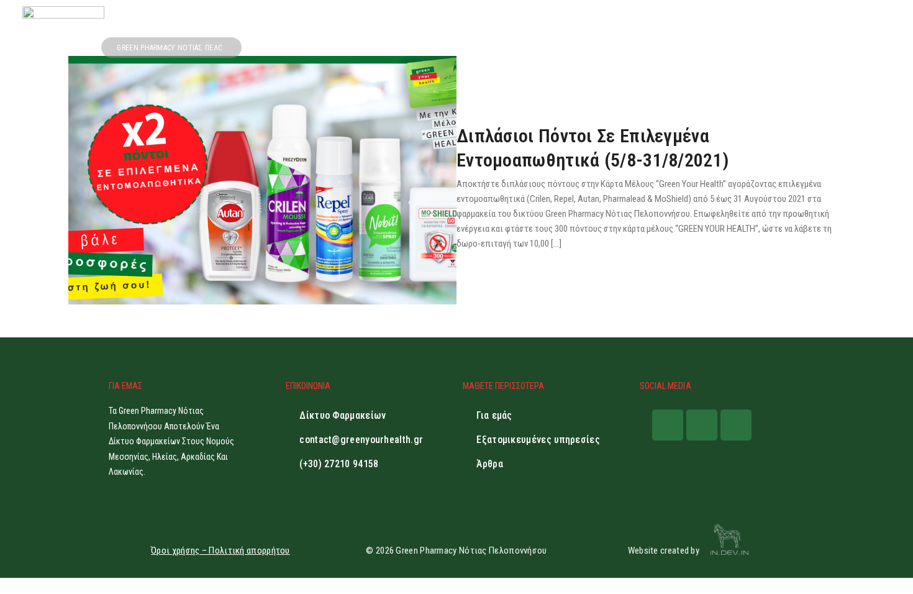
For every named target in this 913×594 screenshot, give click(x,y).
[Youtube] (736, 425)
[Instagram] (701, 425)
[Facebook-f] (667, 425)
